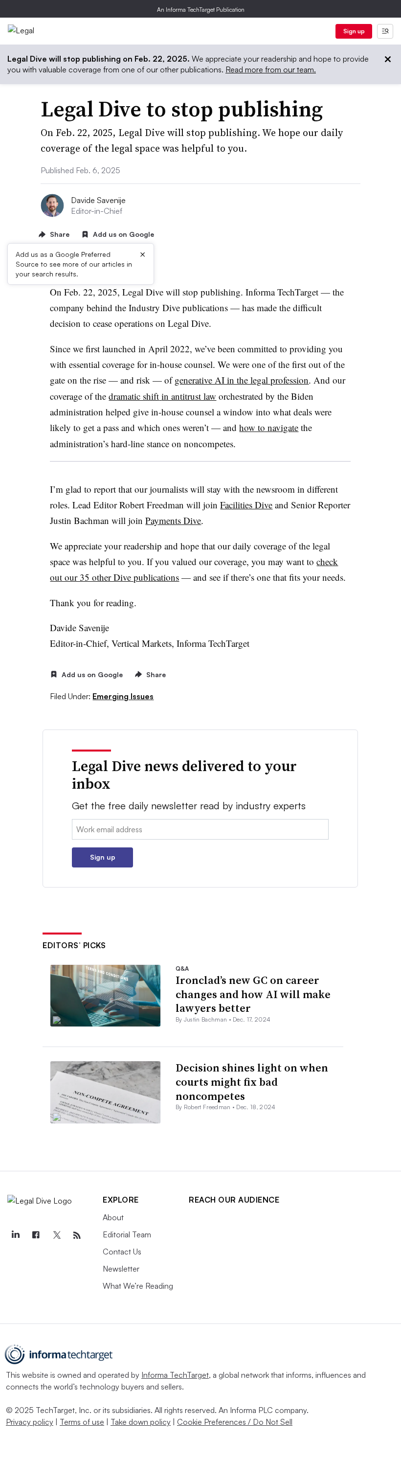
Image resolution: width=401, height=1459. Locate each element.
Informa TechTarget (175, 1375)
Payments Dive (173, 520)
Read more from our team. (270, 69)
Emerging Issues (123, 696)
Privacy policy (29, 1422)
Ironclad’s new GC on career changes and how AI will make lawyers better (253, 994)
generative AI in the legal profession (242, 380)
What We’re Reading (138, 1286)
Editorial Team (127, 1234)
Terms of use (82, 1422)
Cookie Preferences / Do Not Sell (234, 1422)
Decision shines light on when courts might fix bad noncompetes (252, 1081)
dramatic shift (134, 396)
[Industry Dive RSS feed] (77, 1235)
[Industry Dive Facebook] (35, 1235)
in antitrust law (188, 396)
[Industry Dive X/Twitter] (56, 1235)
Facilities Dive (246, 505)
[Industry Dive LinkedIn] (15, 1235)
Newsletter (121, 1269)
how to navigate (268, 427)
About (113, 1217)
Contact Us (122, 1251)
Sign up (354, 31)
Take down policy (141, 1422)
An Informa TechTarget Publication (201, 9)
